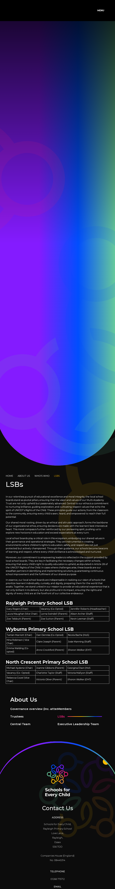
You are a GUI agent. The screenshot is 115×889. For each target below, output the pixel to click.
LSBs (57, 476)
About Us (24, 476)
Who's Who (42, 476)
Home (9, 476)
